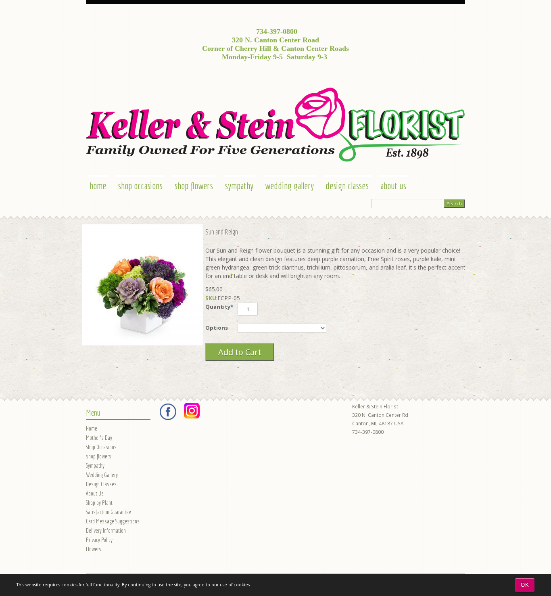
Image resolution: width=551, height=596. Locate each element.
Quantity (217, 306)
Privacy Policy (99, 539)
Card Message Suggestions (113, 521)
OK (525, 585)
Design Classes (347, 185)
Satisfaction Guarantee (108, 511)
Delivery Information (106, 530)
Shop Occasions (140, 185)
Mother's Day (99, 437)
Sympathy (239, 185)
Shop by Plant (99, 502)
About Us (393, 185)
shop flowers (193, 185)
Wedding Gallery (289, 185)
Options (216, 327)
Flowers (93, 549)
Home (98, 185)
